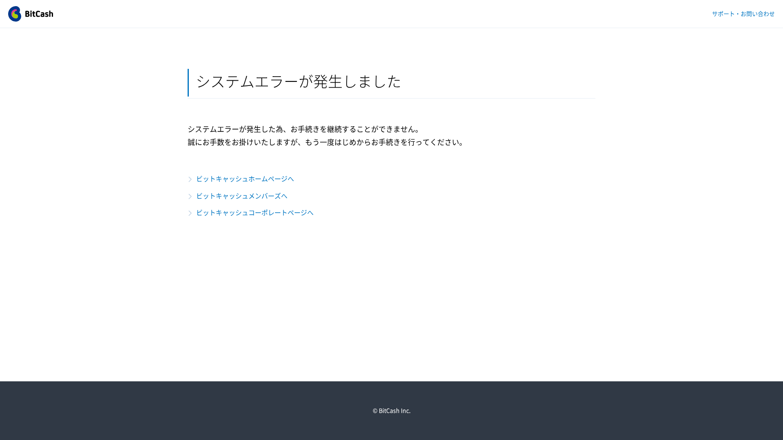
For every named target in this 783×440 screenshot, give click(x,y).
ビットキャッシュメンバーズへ (242, 196)
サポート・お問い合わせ (743, 14)
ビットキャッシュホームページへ (245, 179)
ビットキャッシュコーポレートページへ (255, 212)
